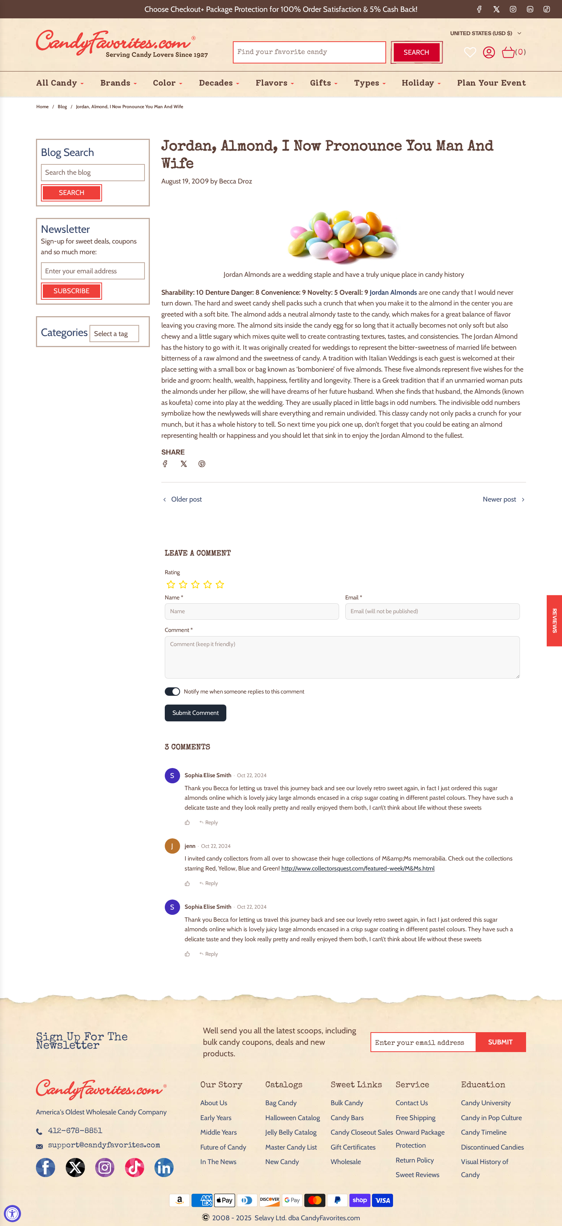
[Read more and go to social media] (45, 1167)
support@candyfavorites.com (104, 1146)
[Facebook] (479, 9)
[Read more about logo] (101, 1101)
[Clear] (360, 52)
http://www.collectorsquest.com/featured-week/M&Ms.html (358, 868)
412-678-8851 (75, 1131)
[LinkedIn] (529, 9)
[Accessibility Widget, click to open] (12, 1213)
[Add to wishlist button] (470, 52)
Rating (172, 572)
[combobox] (309, 52)
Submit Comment (195, 712)
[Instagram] (513, 9)
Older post (186, 499)
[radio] (171, 584)
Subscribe (71, 291)
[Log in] (489, 52)
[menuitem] (56, 83)
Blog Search (67, 152)
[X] (496, 9)
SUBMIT (500, 1042)
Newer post (499, 499)
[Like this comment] (187, 822)
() (520, 52)
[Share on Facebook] (165, 466)
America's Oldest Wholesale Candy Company (101, 1112)
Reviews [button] (554, 620)
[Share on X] (183, 466)
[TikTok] (546, 9)
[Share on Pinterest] (201, 466)
